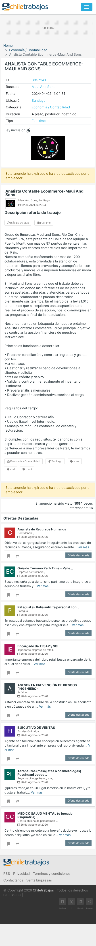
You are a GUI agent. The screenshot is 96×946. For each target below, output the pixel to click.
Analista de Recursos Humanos (41, 529)
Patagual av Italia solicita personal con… (48, 607)
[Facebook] (62, 901)
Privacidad (21, 873)
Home (8, 45)
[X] (71, 901)
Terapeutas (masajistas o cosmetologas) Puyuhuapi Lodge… (49, 772)
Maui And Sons (43, 87)
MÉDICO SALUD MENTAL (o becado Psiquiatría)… (45, 815)
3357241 (39, 80)
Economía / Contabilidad (28, 50)
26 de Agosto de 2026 (34, 536)
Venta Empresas (39, 880)
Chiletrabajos (43, 890)
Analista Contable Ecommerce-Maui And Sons (44, 193)
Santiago (39, 100)
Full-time (39, 121)
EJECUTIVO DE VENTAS (36, 727)
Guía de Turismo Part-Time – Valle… (45, 568)
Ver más (83, 547)
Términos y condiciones (52, 873)
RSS (6, 873)
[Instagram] (89, 901)
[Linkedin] (80, 901)
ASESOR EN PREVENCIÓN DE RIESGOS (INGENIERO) (47, 686)
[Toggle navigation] (86, 7)
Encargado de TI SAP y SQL (38, 646)
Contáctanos (13, 880)
